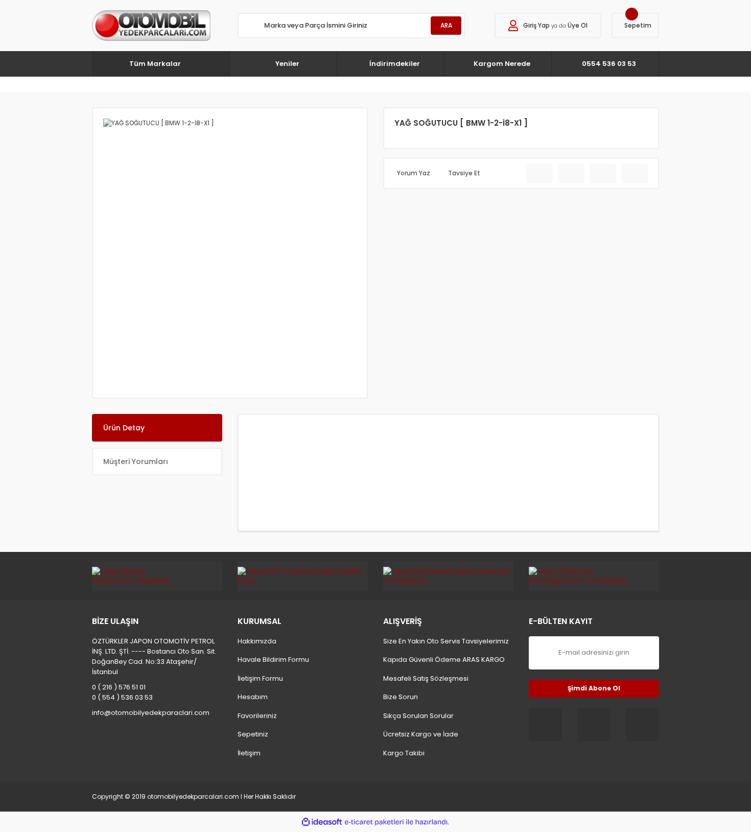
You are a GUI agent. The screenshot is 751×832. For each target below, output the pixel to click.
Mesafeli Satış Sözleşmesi (425, 678)
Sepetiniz (253, 734)
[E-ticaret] (374, 821)
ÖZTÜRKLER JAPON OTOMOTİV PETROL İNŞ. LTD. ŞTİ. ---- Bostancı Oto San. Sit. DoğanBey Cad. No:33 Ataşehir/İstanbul (154, 656)
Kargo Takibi (404, 753)
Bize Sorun (400, 697)
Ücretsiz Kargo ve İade (420, 734)
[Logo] (151, 25)
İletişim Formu (260, 678)
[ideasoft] (321, 822)
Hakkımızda (257, 641)
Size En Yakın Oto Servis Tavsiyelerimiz (446, 641)
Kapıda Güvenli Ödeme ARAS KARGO (444, 659)
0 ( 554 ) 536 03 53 (122, 697)
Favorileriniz (257, 716)
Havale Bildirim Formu (273, 659)
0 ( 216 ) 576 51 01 (119, 687)
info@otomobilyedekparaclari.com (150, 713)
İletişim (249, 753)
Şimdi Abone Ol (594, 688)
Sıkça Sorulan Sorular (418, 716)
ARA (446, 25)
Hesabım (253, 697)
